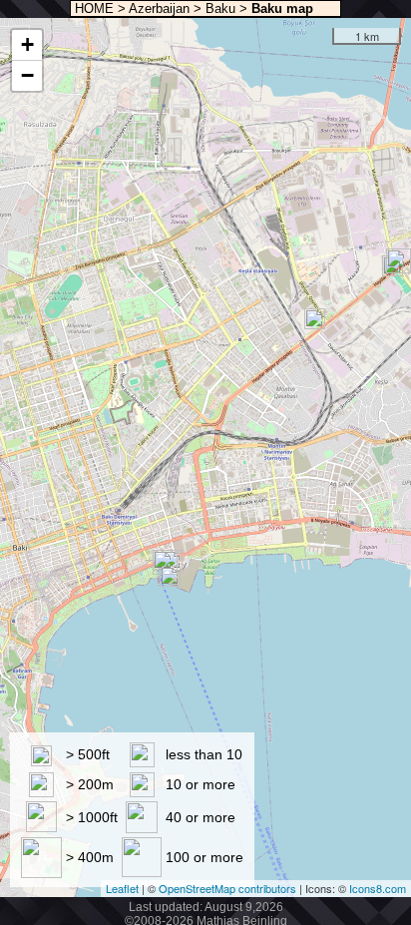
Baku (220, 8)
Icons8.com (377, 888)
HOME (92, 8)
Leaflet (122, 888)
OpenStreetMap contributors (227, 888)
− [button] (27, 75)
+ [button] (27, 44)
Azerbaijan (159, 8)
